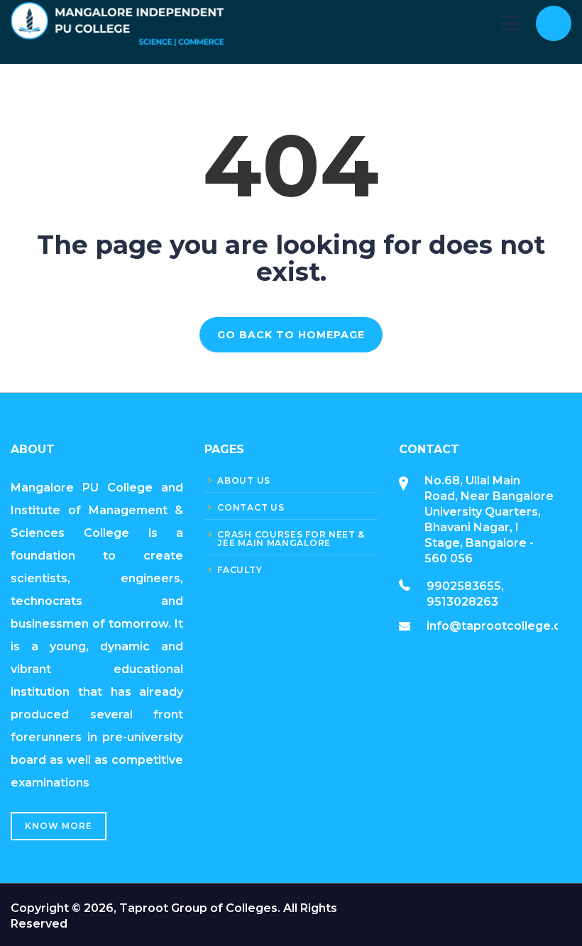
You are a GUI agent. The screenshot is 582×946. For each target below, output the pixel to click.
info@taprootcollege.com (503, 626)
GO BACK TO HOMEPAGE (291, 334)
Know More (58, 825)
